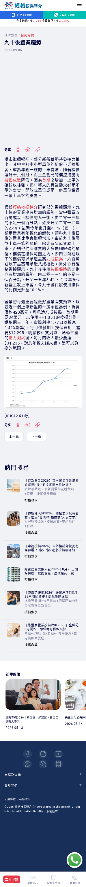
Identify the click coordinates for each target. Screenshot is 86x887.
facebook (27, 754)
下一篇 (36, 436)
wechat (43, 764)
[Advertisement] (43, 100)
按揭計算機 (53, 883)
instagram (43, 754)
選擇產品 (32, 883)
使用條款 (10, 799)
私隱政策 (25, 799)
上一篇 (14, 436)
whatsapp (27, 764)
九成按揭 (54, 259)
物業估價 (75, 883)
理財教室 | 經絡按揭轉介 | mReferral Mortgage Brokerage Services (23, 5)
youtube (58, 754)
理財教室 (11, 35)
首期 (46, 180)
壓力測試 (17, 337)
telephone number (58, 764)
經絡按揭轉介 (25, 207)
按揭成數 (12, 180)
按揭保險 (58, 269)
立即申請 (11, 879)
